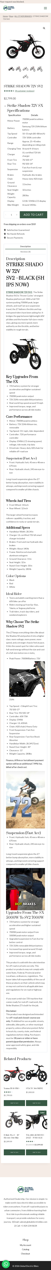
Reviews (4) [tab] (25, 252)
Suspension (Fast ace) (21, 458)
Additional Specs (18, 528)
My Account (25, 1245)
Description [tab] (25, 246)
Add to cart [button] (14, 1103)
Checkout (25, 1253)
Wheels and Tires (18, 501)
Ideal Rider (14, 594)
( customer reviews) (24, 91)
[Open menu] (45, 8)
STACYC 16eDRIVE (34, 1088)
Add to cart (34, 214)
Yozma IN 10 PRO (11, 1088)
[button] (44, 28)
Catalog (25, 1249)
